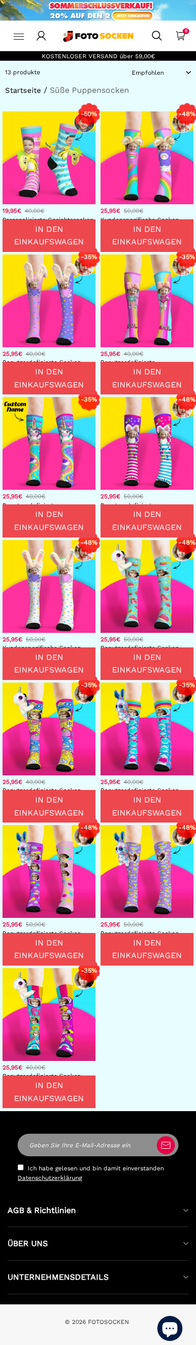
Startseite (23, 90)
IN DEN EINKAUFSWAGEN (49, 235)
